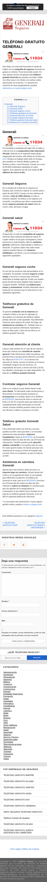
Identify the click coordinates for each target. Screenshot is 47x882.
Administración (10, 672)
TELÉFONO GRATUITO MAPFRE (18, 775)
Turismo (7, 756)
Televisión (7, 749)
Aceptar (32, 8)
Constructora (9, 689)
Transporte (8, 754)
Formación (8, 696)
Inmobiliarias (9, 706)
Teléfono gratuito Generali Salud (22, 120)
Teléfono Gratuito (26, 861)
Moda (5, 713)
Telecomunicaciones (12, 744)
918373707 (19, 360)
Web (3, 621)
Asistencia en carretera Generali (22, 122)
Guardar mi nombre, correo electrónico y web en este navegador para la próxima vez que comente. (23, 634)
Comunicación (9, 687)
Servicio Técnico (10, 737)
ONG (5, 723)
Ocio (5, 720)
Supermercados (10, 739)
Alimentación (9, 677)
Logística (7, 711)
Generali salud (14, 109)
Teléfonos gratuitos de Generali (22, 113)
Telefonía (7, 747)
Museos (6, 718)
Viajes (6, 759)
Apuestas (7, 679)
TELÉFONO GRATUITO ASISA (17, 793)
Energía (6, 691)
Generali (8, 104)
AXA (5, 159)
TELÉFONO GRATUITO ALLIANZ (18, 781)
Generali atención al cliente (20, 115)
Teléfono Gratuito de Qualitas (16, 818)
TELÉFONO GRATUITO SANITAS (18, 787)
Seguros (39, 516)
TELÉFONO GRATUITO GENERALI (19, 806)
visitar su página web (33, 504)
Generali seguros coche (18, 111)
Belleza (6, 682)
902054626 (9, 399)
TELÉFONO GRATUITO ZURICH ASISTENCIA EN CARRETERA (18, 831)
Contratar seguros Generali (20, 118)
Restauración (9, 727)
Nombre (5, 601)
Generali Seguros (16, 106)
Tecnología (8, 742)
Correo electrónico (10, 611)
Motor (6, 715)
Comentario (6, 572)
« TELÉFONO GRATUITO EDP (10, 524)
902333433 (31, 481)
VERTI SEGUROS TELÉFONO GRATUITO (22, 812)
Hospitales (8, 701)
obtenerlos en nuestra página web (17, 88)
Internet (6, 708)
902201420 (27, 437)
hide (25, 100)
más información (18, 8)
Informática (8, 703)
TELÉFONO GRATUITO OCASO (18, 824)
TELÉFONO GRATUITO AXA (16, 800)
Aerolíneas (8, 675)
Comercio (7, 684)
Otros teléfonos (10, 725)
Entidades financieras (13, 694)
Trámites (7, 751)
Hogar (6, 699)
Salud (5, 730)
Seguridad (7, 732)
